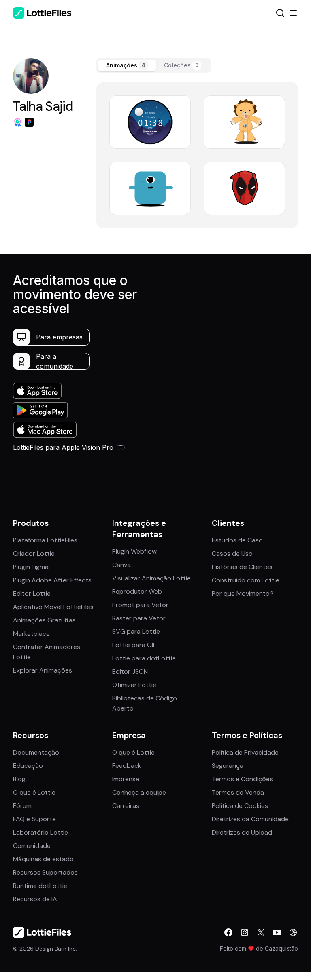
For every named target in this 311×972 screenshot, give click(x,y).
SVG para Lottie (136, 631)
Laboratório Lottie (40, 832)
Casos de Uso (232, 553)
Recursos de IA (35, 899)
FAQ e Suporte (34, 819)
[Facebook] (228, 932)
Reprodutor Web (137, 591)
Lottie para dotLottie (144, 658)
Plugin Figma (31, 567)
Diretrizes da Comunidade (250, 819)
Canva (121, 565)
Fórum (22, 805)
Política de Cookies (240, 805)
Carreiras (125, 805)
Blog (19, 779)
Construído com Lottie (245, 580)
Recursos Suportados (45, 872)
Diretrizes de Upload (242, 832)
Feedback (126, 765)
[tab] (127, 65)
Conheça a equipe (139, 792)
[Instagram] (244, 932)
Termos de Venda (238, 792)
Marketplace (31, 633)
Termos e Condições (242, 779)
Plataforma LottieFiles (45, 540)
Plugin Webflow (134, 551)
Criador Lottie (34, 553)
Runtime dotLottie (40, 885)
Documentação (36, 752)
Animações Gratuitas (44, 620)
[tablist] (153, 65)
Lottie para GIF (134, 645)
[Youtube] (277, 932)
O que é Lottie (34, 792)
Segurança (227, 765)
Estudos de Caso (237, 540)
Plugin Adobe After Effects (52, 580)
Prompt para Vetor (140, 605)
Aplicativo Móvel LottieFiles (53, 607)
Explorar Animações (42, 670)
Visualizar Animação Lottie (151, 578)
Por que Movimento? (242, 593)
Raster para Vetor (139, 618)
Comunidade (32, 845)
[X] (261, 932)
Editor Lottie (32, 593)
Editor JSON (130, 671)
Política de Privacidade (245, 752)
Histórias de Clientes (242, 567)
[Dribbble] (293, 932)
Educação (28, 765)
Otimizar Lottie (134, 685)
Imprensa (125, 779)
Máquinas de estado (43, 859)
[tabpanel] (197, 155)
